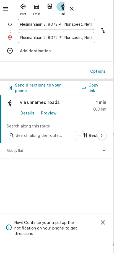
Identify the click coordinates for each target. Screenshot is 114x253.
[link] (56, 119)
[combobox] (56, 24)
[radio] (23, 8)
